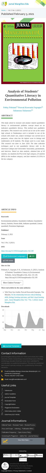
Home (3, 10)
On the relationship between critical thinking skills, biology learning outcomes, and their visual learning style (24, 297)
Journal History (33, 436)
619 (32, 256)
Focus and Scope (7, 429)
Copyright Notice (10, 404)
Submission (8, 390)
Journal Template (12, 346)
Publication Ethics (27, 429)
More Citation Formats (11, 283)
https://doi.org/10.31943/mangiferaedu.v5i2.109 (17, 251)
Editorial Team (6, 425)
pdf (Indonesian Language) (15, 256)
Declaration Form (10, 401)
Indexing (17, 429)
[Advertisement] (23, 185)
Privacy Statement (19, 471)
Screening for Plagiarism (10, 436)
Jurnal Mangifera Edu (19, 4)
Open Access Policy (24, 432)
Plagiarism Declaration (12, 408)
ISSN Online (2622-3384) (13, 411)
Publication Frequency (9, 432)
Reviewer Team (18, 425)
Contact (29, 471)
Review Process (30, 425)
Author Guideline (10, 394)
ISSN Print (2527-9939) (12, 414)
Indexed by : (23, 451)
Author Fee (23, 436)
